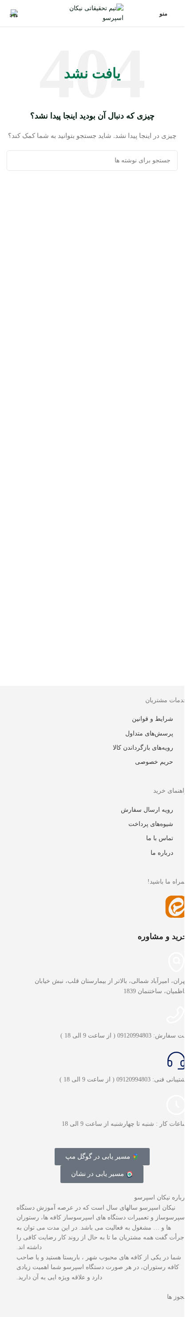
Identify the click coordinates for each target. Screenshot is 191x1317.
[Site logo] (92, 12)
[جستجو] (17, 160)
